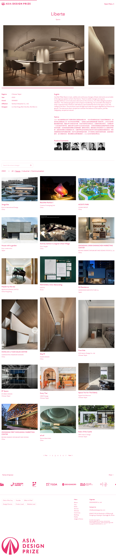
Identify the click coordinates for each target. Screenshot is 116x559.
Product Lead (20, 504)
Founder (18, 500)
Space (17, 171)
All (12, 171)
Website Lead (31, 504)
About (76, 502)
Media (76, 517)
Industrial (26, 171)
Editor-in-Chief (28, 500)
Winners (76, 511)
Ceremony (77, 513)
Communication (37, 171)
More (110, 475)
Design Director (7, 504)
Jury (75, 504)
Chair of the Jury (8, 500)
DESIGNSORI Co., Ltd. (95, 502)
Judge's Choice (78, 519)
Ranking (76, 515)
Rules (75, 506)
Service (76, 509)
